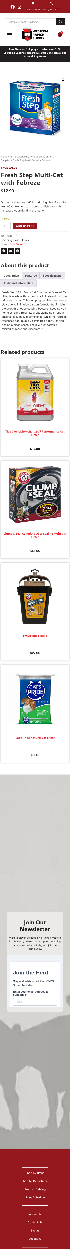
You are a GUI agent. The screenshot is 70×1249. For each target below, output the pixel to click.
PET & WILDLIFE (19, 156)
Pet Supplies (37, 156)
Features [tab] (31, 275)
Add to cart (25, 226)
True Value (9, 168)
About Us (35, 1214)
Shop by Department (35, 1181)
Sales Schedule (35, 1197)
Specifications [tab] (52, 275)
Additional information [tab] (18, 283)
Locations (35, 1238)
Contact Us (35, 1222)
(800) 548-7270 (51, 9)
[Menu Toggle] (9, 34)
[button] (63, 80)
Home (4, 156)
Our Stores (32, 9)
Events (35, 1230)
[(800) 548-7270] (51, 3)
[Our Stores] (32, 3)
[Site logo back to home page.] (35, 35)
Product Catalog (35, 1189)
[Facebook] (12, 6)
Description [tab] (11, 275)
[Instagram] (19, 6)
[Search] (60, 21)
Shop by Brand (35, 1173)
